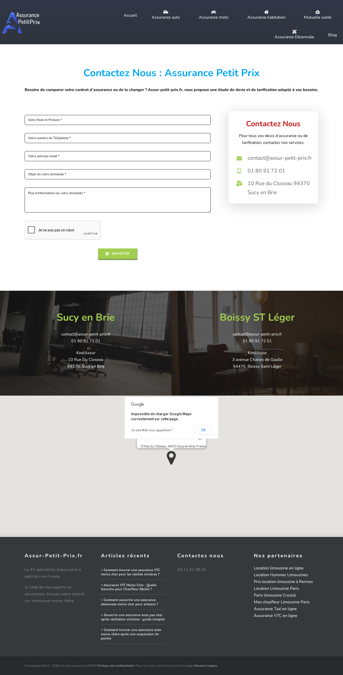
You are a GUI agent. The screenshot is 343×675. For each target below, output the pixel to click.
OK (203, 430)
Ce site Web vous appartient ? (152, 430)
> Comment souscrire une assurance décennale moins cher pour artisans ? (129, 602)
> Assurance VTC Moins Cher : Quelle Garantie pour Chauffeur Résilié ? (128, 587)
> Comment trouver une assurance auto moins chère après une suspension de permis (131, 634)
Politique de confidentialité (115, 666)
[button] (171, 458)
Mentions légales (205, 666)
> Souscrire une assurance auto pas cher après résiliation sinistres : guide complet (133, 617)
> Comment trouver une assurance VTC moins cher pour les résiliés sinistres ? (130, 572)
